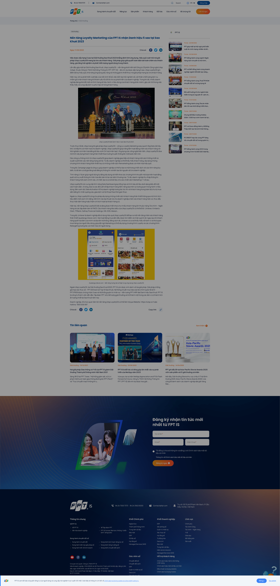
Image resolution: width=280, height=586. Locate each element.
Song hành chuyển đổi (80, 542)
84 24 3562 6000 (136, 505)
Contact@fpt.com (102, 3)
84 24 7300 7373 (121, 505)
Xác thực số (161, 532)
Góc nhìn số (171, 11)
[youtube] (72, 557)
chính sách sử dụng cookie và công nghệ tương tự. (121, 581)
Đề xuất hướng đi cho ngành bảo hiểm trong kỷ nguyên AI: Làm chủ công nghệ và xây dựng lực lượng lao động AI (196, 93)
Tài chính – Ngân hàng (192, 530)
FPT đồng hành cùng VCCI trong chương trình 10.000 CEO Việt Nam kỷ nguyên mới (197, 150)
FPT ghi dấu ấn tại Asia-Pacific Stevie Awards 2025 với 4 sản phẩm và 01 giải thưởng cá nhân (186, 370)
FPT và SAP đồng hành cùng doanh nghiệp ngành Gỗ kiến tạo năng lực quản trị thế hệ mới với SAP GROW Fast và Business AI (197, 70)
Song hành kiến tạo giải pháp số (83, 545)
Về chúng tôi (185, 11)
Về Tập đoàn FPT (106, 527)
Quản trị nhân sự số (135, 570)
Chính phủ (188, 524)
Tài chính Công (190, 527)
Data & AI (160, 541)
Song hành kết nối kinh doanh (82, 548)
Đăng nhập (203, 3)
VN (191, 3)
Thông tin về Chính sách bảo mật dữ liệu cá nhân (174, 457)
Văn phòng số (161, 527)
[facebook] (78, 557)
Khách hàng (148, 11)
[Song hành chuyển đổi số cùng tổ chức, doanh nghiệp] (76, 11)
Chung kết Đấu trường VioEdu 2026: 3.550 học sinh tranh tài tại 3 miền (197, 116)
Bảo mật (132, 532)
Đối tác (160, 11)
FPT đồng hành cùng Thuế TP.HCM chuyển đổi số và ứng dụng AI (196, 82)
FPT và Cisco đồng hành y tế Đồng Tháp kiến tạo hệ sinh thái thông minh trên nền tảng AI (196, 127)
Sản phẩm (135, 11)
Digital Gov (132, 524)
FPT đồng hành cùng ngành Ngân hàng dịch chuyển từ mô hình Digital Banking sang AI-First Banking (196, 59)
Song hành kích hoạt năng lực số (112, 542)
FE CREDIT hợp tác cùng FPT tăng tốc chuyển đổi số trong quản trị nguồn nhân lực (196, 139)
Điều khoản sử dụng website (166, 569)
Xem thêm (200, 325)
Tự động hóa (161, 538)
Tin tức (186, 43)
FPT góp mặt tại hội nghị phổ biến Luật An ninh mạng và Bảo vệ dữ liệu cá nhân (196, 47)
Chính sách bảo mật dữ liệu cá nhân (169, 566)
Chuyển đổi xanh (135, 564)
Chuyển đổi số (134, 561)
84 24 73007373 (79, 3)
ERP (130, 535)
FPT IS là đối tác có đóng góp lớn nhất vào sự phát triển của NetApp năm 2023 (138, 370)
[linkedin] (84, 557)
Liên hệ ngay (203, 11)
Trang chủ (73, 21)
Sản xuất (188, 541)
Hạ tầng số (133, 541)
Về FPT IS (75, 527)
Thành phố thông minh (137, 527)
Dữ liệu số (132, 538)
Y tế (186, 532)
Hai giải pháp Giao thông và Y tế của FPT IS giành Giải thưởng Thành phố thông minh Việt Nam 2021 (91, 370)
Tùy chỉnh (272, 581)
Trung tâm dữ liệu (135, 530)
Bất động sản (189, 538)
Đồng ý (261, 581)
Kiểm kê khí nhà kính (164, 550)
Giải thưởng (74, 31)
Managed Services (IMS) (137, 544)
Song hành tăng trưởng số (110, 545)
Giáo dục (188, 535)
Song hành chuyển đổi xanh (110, 548)
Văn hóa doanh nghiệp (79, 530)
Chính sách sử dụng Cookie (166, 572)
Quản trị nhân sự (162, 530)
